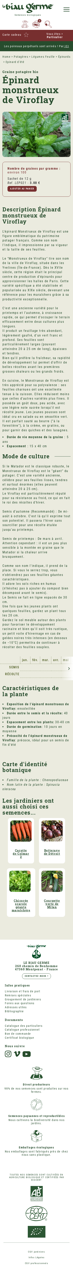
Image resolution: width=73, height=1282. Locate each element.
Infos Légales (37, 1257)
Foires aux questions (19, 1003)
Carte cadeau (11, 34)
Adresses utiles (16, 1007)
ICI (66, 46)
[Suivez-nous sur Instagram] (8, 1054)
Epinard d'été (15, 62)
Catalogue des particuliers (24, 1025)
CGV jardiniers (36, 1252)
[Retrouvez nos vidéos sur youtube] (27, 1054)
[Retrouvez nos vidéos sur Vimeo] (17, 1054)
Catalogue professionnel (22, 1029)
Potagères (21, 56)
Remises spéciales (18, 995)
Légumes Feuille (43, 56)
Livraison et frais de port (22, 991)
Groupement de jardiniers (23, 999)
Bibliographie (14, 1011)
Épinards (64, 56)
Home (6, 56)
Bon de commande (18, 1033)
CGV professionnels (36, 1263)
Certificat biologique (19, 1037)
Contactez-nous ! (36, 976)
